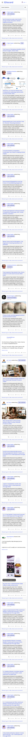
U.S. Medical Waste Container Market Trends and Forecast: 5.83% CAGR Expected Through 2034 (13, 673)
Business (10, 267)
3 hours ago (9, 299)
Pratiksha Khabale (11, 71)
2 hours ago (9, 147)
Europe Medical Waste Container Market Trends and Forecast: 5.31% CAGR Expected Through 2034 (12, 642)
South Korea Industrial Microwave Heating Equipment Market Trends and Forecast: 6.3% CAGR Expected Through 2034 (14, 454)
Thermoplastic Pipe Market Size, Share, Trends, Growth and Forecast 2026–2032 (13, 274)
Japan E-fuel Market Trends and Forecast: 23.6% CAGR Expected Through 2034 (12, 485)
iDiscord (8, 2)
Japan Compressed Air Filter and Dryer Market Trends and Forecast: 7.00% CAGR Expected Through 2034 (14, 611)
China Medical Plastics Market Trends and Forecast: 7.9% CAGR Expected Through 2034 (13, 734)
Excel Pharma (10, 536)
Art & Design (11, 14)
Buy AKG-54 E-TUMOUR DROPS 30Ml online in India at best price (13, 584)
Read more (5, 350)
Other (9, 73)
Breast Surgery (11, 296)
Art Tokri (9, 360)
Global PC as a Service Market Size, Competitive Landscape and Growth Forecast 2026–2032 (13, 92)
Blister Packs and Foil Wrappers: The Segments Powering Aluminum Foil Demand (13, 243)
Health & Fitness (12, 297)
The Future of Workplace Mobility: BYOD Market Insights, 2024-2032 (14, 50)
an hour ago (9, 15)
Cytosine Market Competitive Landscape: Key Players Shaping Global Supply (14, 152)
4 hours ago (9, 338)
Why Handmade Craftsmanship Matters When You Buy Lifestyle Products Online (12, 422)
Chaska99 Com (10, 337)
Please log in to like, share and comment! (12, 38)
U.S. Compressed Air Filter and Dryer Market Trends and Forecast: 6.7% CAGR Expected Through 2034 (13, 703)
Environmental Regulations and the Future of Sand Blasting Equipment (12, 182)
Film (22, 43)
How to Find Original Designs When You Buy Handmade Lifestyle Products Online (13, 380)
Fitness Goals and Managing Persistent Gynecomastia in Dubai (14, 315)
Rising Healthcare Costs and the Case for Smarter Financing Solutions (13, 122)
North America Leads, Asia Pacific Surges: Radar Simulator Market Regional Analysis (12, 21)
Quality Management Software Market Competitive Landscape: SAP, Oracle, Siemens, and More (13, 212)
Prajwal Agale (10, 12)
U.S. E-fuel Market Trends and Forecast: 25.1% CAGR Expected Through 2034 (14, 515)
